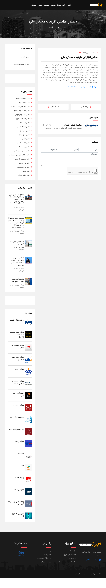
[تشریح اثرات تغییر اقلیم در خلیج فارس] (28, 281)
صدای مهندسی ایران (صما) (17, 346)
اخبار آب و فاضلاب (23, 122)
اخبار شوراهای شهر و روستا (20, 106)
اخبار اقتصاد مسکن (23, 126)
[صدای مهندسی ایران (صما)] (28, 347)
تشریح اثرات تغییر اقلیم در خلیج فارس (17, 280)
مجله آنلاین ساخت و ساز (17, 394)
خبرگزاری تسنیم (18, 405)
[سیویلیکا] (21, 553)
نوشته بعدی (55, 107)
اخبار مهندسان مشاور (22, 98)
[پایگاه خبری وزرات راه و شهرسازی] (28, 503)
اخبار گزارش (26, 139)
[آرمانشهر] (28, 455)
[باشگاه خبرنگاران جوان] (28, 431)
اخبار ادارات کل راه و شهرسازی (19, 155)
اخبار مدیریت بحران (23, 118)
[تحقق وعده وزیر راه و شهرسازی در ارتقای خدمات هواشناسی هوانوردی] (28, 260)
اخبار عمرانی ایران (70, 554)
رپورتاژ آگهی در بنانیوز (44, 558)
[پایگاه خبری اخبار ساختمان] (28, 359)
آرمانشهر (21, 453)
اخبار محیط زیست (23, 130)
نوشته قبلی (84, 107)
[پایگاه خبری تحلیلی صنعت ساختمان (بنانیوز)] (28, 334)
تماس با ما (47, 554)
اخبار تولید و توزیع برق (22, 114)
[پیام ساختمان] (28, 479)
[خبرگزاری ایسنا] (28, 491)
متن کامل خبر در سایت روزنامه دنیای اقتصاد (83, 87)
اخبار (51, 27)
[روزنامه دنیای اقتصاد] (28, 322)
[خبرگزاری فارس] (28, 371)
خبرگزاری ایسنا (19, 489)
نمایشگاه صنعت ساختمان (67, 562)
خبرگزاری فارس (19, 369)
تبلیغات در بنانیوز (45, 562)
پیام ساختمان (19, 477)
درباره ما (48, 551)
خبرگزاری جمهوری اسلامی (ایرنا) (18, 382)
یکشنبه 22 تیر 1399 (89, 52)
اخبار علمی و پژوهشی (22, 159)
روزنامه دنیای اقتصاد (17, 320)
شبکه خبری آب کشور (17, 417)
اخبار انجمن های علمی (22, 151)
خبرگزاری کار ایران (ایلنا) (18, 514)
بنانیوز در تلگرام (91, 560)
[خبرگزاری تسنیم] (28, 407)
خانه (57, 27)
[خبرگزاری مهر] (28, 443)
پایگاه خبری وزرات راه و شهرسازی (16, 502)
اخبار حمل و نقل (24, 134)
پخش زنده (72, 558)
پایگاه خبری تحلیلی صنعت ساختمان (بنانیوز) (17, 334)
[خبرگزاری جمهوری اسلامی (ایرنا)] (28, 383)
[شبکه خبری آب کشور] (28, 419)
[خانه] (28, 467)
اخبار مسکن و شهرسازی (21, 110)
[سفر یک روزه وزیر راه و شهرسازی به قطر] (28, 243)
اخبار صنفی (26, 171)
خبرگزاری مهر (19, 441)
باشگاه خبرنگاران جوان (16, 429)
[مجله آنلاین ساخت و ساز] (28, 395)
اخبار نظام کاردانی (23, 175)
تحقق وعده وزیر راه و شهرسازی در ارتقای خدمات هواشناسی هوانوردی (17, 261)
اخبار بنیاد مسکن (24, 147)
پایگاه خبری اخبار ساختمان (18, 358)
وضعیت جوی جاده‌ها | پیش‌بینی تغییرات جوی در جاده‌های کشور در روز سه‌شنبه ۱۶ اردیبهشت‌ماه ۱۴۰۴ (16, 223)
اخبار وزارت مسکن (23, 167)
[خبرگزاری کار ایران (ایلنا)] (28, 515)
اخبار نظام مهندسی (23, 143)
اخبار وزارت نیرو (24, 163)
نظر (76, 52)
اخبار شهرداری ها (24, 102)
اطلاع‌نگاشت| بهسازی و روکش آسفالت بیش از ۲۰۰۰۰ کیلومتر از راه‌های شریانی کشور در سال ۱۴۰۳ (16, 199)
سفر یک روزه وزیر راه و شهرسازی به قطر (16, 242)
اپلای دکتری (72, 551)
